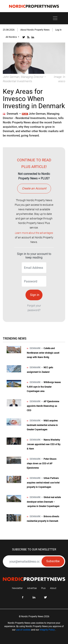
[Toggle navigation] (55, 18)
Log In (58, 29)
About (53, 588)
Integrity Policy (47, 629)
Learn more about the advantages (34, 232)
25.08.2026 (9, 29)
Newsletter (17, 588)
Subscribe (53, 561)
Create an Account (34, 188)
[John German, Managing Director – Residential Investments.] (34, 58)
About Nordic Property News (34, 29)
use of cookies (23, 629)
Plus (43, 588)
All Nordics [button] (11, 37)
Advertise (32, 588)
